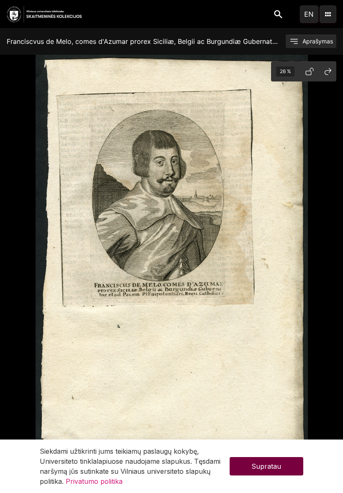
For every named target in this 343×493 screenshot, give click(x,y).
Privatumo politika (94, 481)
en (309, 14)
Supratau (266, 466)
